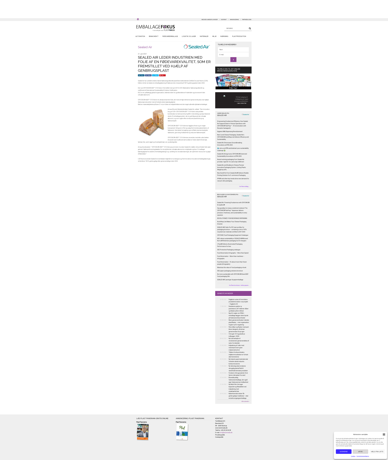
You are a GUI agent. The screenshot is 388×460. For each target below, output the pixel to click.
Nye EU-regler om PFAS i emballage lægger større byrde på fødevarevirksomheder (238, 315)
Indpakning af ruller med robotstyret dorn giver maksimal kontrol (236, 348)
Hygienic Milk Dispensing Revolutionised (229, 131)
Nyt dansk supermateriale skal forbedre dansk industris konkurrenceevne (238, 361)
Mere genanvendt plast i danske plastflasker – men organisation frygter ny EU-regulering (239, 322)
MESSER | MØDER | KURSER (210, 19)
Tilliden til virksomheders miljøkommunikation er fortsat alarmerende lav (238, 354)
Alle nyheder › (245, 401)
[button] (384, 434)
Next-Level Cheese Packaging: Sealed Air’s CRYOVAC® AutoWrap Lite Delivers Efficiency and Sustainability (233, 137)
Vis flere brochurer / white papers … (239, 285)
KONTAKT (224, 19)
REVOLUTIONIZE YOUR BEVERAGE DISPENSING (232, 218)
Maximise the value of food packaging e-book (231, 267)
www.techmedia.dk (221, 428)
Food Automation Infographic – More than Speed (232, 253)
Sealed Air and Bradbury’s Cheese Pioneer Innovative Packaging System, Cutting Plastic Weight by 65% (231, 167)
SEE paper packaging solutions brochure (230, 271)
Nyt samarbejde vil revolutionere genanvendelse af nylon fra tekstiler (239, 341)
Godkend (344, 452)
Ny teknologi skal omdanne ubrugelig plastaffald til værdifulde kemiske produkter (238, 368)
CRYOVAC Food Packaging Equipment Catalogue (232, 235)
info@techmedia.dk (226, 432)
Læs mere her (241, 103)
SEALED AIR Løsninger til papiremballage (230, 279)
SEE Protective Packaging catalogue (228, 249)
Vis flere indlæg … (244, 186)
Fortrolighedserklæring (362, 456)
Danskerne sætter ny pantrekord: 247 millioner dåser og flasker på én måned (238, 309)
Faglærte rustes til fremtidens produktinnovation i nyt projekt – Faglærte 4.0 (238, 302)
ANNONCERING (234, 19)
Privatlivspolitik (220, 435)
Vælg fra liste (377, 452)
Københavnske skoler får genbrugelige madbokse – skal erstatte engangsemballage (238, 396)
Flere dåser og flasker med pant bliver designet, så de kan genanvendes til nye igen (239, 329)
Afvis (360, 452)
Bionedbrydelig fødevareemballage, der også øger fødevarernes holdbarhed (238, 380)
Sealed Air (145, 47)
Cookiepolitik (219, 437)
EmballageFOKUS (155, 28)
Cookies (353, 456)
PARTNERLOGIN (246, 19)
